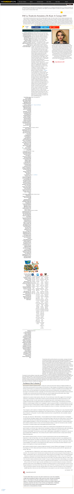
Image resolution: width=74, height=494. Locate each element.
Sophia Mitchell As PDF (59, 61)
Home (3, 490)
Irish (32, 104)
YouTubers (45, 70)
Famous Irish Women (37, 104)
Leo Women (35, 174)
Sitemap (3, 489)
